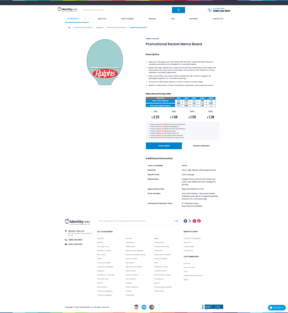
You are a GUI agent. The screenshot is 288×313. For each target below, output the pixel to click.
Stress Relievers (132, 287)
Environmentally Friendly (135, 254)
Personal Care (103, 279)
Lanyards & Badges (105, 267)
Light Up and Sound (134, 267)
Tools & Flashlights (105, 291)
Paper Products (132, 275)
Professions (159, 279)
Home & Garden (103, 263)
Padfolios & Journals (105, 275)
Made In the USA (161, 267)
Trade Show (159, 291)
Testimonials (189, 246)
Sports (157, 283)
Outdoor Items (160, 271)
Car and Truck (103, 246)
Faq (172, 19)
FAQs (186, 271)
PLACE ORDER (164, 146)
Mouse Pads (131, 271)
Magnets (100, 271)
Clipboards (130, 246)
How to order (127, 19)
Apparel (100, 238)
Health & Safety (160, 259)
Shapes (129, 283)
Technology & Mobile (163, 287)
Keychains (130, 263)
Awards (129, 238)
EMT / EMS (101, 254)
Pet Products (131, 279)
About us (102, 19)
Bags (156, 238)
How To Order (189, 267)
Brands (100, 242)
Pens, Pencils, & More (162, 275)
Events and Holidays (162, 254)
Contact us (218, 19)
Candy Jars (159, 242)
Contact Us (188, 250)
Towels (129, 291)
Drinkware (158, 250)
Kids (156, 263)
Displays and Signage (134, 250)
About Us (187, 242)
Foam (99, 259)
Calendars (130, 242)
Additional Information (193, 275)
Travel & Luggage (104, 295)
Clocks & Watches (161, 246)
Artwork (193, 19)
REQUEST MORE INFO (201, 146)
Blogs (186, 279)
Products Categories (192, 238)
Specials (152, 19)
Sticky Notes (102, 287)
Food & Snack (131, 259)
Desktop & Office (104, 250)
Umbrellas (130, 295)
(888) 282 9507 (75, 240)
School (100, 283)
